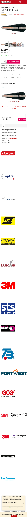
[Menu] (24, 1)
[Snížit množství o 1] (6, 62)
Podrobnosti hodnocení (18, 14)
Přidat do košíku (15, 61)
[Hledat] (16, 1)
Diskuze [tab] (13, 126)
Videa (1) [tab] (8, 126)
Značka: (5, 15)
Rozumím (14, 515)
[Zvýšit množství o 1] (6, 61)
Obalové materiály (12, 138)
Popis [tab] (3, 126)
